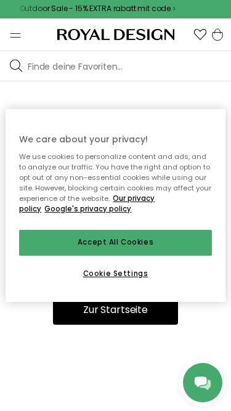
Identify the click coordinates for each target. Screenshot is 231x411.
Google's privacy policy (87, 209)
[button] (200, 34)
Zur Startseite (115, 310)
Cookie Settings (115, 274)
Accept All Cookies (115, 243)
